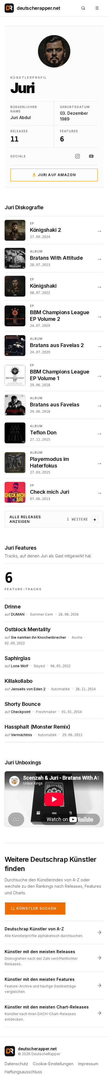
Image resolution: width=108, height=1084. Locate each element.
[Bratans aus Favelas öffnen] (54, 405)
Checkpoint (21, 712)
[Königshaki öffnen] (54, 286)
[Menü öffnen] (97, 8)
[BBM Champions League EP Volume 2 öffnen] (54, 315)
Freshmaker (46, 712)
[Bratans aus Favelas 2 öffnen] (54, 345)
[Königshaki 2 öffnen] (54, 230)
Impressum (88, 1063)
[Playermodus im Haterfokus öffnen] (54, 462)
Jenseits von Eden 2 (28, 689)
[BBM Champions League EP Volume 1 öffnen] (54, 375)
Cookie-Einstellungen (53, 1063)
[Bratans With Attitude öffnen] (54, 258)
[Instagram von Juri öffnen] (77, 156)
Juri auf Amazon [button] (57, 175)
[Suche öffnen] (83, 8)
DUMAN (17, 614)
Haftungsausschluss (23, 1071)
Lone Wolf (19, 666)
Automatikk (60, 689)
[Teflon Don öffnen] (54, 433)
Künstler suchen (36, 908)
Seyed (39, 666)
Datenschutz (16, 1063)
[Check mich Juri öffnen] (54, 492)
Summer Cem (41, 614)
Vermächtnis (21, 735)
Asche (77, 637)
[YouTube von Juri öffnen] (91, 156)
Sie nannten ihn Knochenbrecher (38, 637)
